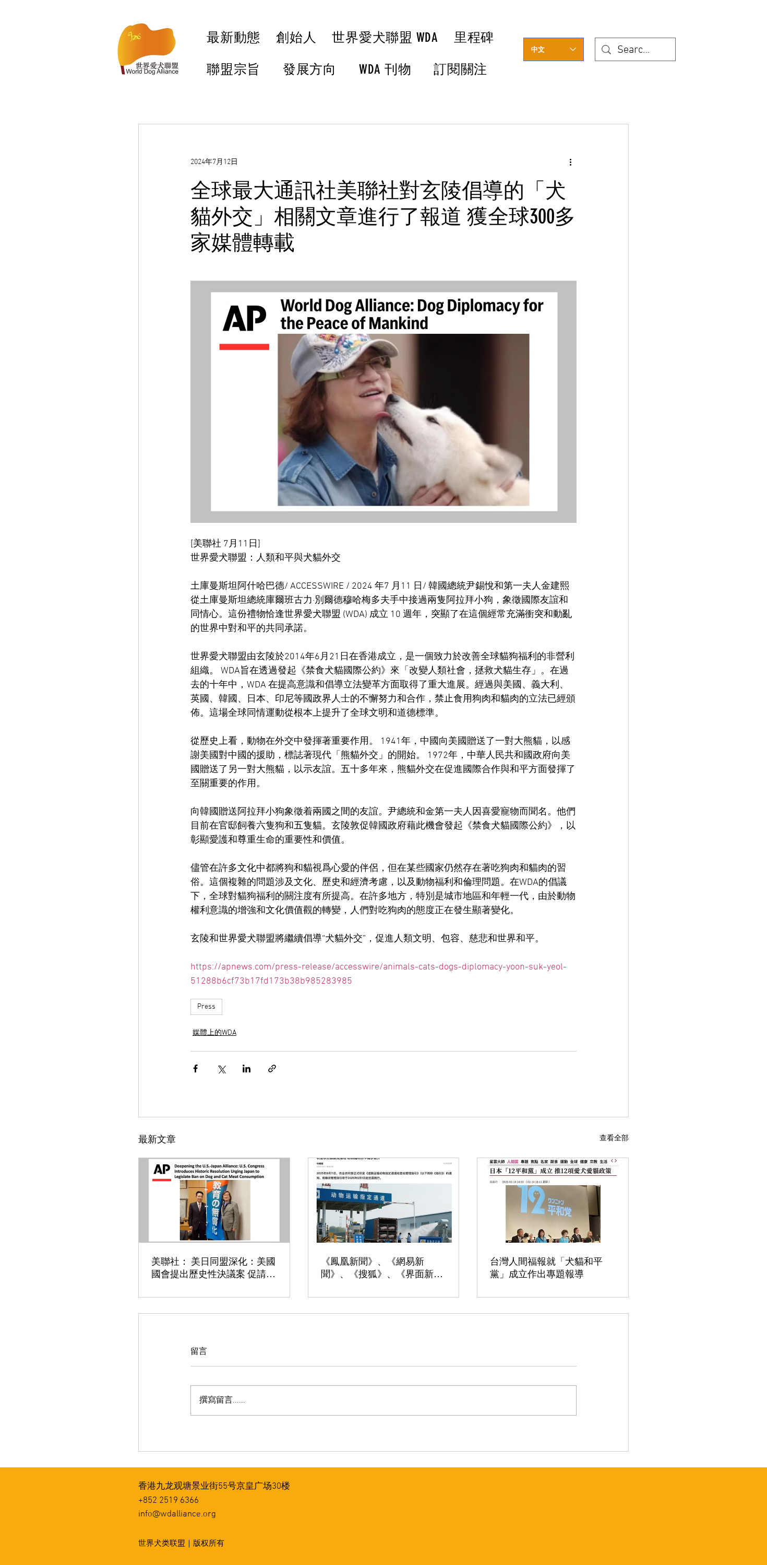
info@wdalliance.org (177, 1514)
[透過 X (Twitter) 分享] (221, 1068)
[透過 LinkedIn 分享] (246, 1068)
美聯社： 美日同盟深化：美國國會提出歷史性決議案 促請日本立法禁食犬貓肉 (213, 1268)
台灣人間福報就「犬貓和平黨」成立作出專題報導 (546, 1268)
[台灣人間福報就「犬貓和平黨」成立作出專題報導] (552, 1200)
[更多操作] (570, 162)
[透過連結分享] (272, 1068)
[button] (296, 37)
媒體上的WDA (214, 1033)
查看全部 (614, 1138)
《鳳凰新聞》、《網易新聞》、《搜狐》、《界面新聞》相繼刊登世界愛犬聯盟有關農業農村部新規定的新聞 (382, 1268)
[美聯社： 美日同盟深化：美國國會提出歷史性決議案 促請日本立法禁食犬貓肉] (214, 1200)
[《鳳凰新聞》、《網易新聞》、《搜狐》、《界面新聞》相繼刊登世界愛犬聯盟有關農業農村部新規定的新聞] (383, 1200)
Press (206, 1006)
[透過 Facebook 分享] (195, 1068)
